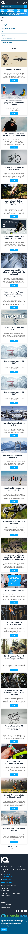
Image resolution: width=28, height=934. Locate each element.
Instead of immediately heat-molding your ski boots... (14, 237)
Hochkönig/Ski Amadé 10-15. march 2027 (14, 424)
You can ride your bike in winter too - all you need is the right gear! (14, 272)
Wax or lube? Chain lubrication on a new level (14, 762)
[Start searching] (25, 6)
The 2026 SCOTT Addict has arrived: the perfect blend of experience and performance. (14, 557)
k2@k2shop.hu (7, 879)
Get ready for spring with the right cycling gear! (14, 796)
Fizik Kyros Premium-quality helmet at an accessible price (14, 135)
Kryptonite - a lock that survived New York (14, 623)
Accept (4, 929)
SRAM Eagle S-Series (14, 69)
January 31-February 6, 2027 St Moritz (14, 328)
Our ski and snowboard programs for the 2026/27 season (14, 103)
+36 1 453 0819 (7, 874)
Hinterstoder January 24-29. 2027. (14, 362)
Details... (14, 80)
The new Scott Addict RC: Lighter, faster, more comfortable (14, 728)
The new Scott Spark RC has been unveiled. (14, 168)
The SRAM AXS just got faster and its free (14, 523)
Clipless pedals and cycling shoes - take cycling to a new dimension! (14, 692)
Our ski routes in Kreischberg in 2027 (14, 830)
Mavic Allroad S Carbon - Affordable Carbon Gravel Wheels (14, 203)
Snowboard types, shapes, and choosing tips (14, 489)
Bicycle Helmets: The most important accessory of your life (14, 658)
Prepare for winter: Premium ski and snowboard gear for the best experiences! (14, 294)
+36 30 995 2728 (7, 876)
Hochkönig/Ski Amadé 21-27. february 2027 (14, 456)
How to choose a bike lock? (14, 591)
